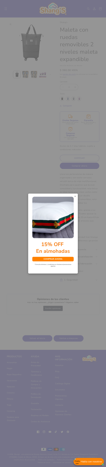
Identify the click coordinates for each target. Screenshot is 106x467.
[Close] (75, 196)
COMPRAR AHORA (53, 258)
